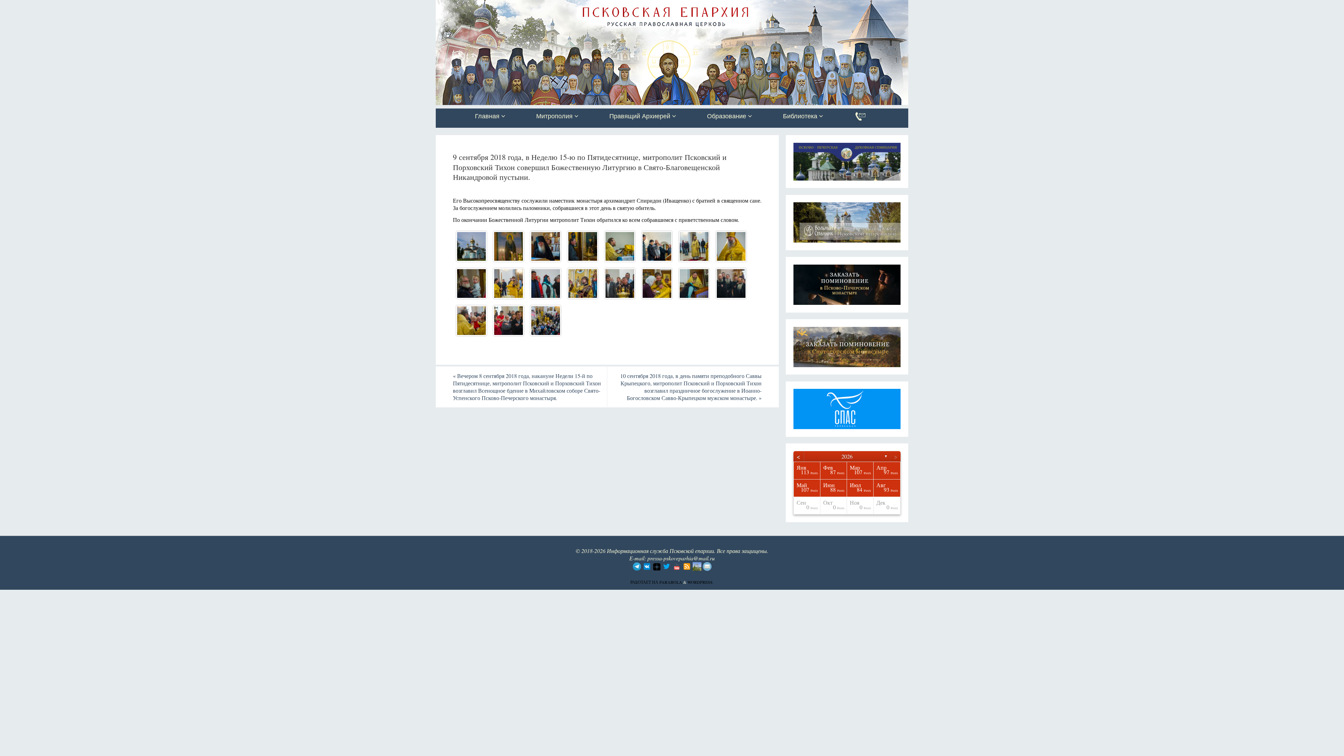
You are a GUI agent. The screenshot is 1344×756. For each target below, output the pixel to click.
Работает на (644, 582)
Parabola (670, 582)
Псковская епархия (535, 6)
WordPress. (700, 582)
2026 (847, 456)
